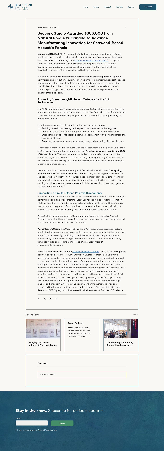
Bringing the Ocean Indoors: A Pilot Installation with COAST (43, 343)
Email (18, 418)
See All (135, 314)
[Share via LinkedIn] (50, 298)
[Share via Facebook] (39, 298)
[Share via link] (56, 298)
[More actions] (125, 27)
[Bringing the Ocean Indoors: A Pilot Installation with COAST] (43, 328)
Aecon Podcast (75, 323)
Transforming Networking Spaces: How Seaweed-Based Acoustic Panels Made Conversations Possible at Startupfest (119, 343)
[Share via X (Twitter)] (44, 298)
